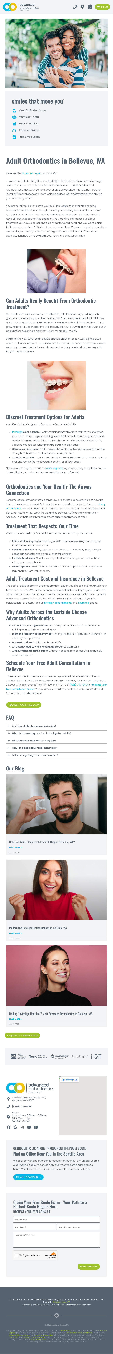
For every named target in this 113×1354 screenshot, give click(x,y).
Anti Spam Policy (41, 1305)
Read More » (15, 847)
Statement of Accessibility (78, 1305)
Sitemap (26, 1305)
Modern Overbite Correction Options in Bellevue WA (38, 927)
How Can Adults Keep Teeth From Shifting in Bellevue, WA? (42, 842)
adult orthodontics (44, 1335)
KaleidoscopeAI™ (61, 1302)
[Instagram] (22, 1127)
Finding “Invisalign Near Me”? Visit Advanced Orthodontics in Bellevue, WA (50, 1013)
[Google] (15, 1127)
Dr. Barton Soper (31, 173)
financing (66, 602)
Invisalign (17, 432)
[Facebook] (8, 1127)
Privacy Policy (57, 1305)
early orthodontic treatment (79, 1332)
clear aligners (54, 468)
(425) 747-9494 (79, 684)
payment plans (38, 1339)
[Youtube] (29, 1127)
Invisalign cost (52, 602)
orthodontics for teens (19, 1335)
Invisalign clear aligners (33, 1337)
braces (13, 1337)
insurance (83, 602)
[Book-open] (35, 1127)
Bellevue (65, 1330)
